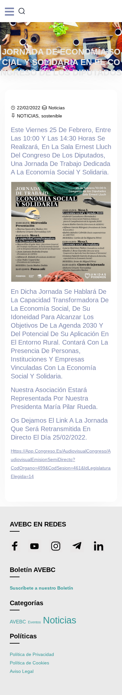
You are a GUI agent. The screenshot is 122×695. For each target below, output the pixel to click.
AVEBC (18, 621)
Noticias (56, 107)
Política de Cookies (29, 662)
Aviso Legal (22, 671)
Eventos (34, 622)
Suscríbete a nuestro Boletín (41, 588)
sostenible (51, 115)
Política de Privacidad (32, 654)
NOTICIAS (27, 115)
